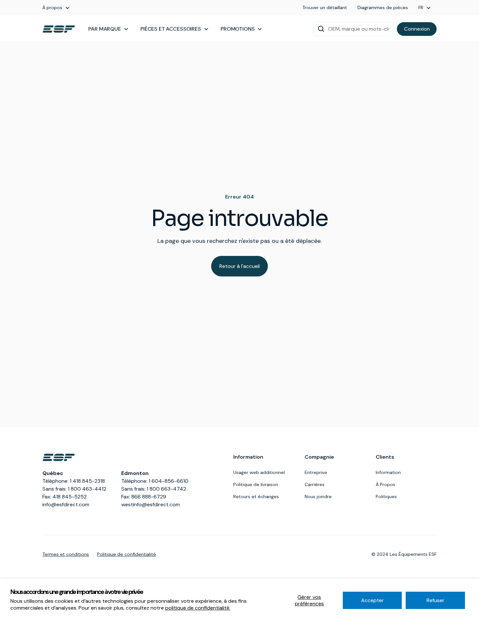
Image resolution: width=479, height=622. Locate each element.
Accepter (372, 600)
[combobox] (353, 29)
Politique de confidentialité (126, 554)
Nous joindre (318, 496)
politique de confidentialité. (197, 607)
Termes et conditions (65, 554)
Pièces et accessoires (170, 28)
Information (388, 472)
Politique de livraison (255, 484)
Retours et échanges (256, 496)
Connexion (417, 28)
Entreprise (316, 472)
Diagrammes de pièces (382, 7)
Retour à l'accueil (239, 266)
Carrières (315, 484)
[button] (56, 7)
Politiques (386, 496)
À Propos (385, 484)
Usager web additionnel (259, 472)
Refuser (435, 600)
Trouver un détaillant (324, 7)
